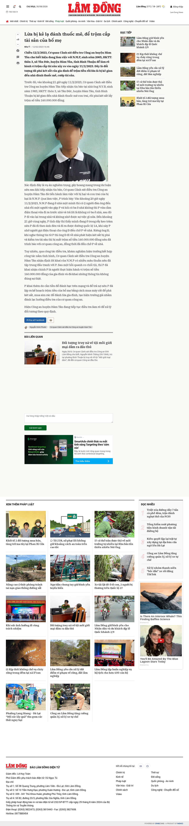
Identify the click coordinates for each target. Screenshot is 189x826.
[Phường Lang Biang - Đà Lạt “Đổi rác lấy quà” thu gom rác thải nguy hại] (26, 697)
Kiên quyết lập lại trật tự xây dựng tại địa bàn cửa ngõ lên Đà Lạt (162, 542)
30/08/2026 (37, 6)
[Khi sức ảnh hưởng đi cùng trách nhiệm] (26, 609)
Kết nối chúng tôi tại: (125, 766)
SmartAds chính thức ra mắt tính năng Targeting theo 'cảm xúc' (91, 444)
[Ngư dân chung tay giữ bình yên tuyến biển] (70, 568)
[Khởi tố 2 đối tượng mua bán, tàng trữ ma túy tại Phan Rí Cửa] (127, 102)
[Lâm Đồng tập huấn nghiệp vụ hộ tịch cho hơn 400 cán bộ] (114, 653)
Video (152, 21)
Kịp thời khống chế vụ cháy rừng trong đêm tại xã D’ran (149, 57)
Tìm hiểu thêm (82, 461)
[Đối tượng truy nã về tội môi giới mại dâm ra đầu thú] (42, 352)
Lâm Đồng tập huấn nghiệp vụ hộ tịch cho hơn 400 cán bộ (113, 671)
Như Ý (27, 46)
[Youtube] (140, 766)
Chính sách (117, 21)
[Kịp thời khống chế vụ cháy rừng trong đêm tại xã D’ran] (127, 58)
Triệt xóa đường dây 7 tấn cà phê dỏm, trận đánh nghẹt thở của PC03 (162, 513)
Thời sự (32, 21)
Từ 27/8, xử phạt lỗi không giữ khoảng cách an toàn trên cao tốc (68, 544)
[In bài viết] (18, 63)
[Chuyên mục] (7, 6)
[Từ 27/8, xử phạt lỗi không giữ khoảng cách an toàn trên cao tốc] (70, 524)
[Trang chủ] (7, 21)
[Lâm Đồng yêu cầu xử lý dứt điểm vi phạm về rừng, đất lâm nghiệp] (127, 72)
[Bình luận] (18, 56)
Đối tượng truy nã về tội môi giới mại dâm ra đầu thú (87, 345)
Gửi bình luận (35, 427)
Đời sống (49, 21)
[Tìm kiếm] (20, 6)
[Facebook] (147, 766)
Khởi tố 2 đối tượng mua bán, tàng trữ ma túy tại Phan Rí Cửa (150, 101)
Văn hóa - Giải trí (94, 21)
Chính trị (24, 21)
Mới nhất (14, 21)
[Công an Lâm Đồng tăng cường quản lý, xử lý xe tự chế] (70, 697)
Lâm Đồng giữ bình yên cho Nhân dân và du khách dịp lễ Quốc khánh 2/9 (150, 43)
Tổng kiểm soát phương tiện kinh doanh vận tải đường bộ (162, 527)
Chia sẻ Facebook (36, 320)
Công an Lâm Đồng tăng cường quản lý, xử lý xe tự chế (69, 715)
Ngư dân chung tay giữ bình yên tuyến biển (70, 586)
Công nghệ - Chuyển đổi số (135, 21)
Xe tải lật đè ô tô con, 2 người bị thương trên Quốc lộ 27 (113, 586)
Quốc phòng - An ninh (75, 21)
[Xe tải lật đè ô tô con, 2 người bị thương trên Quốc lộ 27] (114, 568)
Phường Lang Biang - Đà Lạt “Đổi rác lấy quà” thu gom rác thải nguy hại (24, 716)
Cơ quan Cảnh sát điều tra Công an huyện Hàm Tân (71, 327)
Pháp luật (59, 21)
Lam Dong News (176, 12)
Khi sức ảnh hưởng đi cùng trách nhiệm (22, 627)
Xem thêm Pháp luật (20, 504)
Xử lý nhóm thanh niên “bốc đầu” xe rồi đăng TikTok (161, 571)
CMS (159, 824)
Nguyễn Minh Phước (38, 327)
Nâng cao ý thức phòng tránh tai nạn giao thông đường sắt (24, 586)
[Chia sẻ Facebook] (18, 50)
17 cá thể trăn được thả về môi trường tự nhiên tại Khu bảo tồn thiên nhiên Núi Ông (150, 86)
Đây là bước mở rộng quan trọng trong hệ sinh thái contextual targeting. (92, 452)
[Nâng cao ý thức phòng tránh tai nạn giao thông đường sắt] (26, 568)
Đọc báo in (13, 11)
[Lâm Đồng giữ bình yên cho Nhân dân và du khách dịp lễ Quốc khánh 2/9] (127, 42)
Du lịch (107, 21)
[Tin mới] (14, 6)
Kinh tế (41, 21)
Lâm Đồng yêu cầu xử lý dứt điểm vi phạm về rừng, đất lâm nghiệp (150, 71)
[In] (51, 320)
